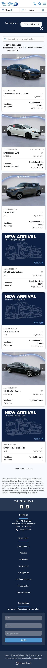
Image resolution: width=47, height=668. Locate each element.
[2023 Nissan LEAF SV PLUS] (23, 130)
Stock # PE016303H (10, 90)
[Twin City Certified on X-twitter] (26, 506)
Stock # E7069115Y (10, 209)
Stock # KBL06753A (10, 388)
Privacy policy (23, 586)
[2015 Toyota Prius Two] (23, 308)
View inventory (23, 546)
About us (23, 553)
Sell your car (24, 566)
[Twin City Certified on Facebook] (21, 506)
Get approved (23, 573)
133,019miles (38, 275)
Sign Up (23, 640)
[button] (35, 3)
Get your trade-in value (31, 24)
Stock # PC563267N (10, 150)
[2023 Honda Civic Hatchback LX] (23, 70)
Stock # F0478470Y (10, 328)
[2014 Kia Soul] (23, 189)
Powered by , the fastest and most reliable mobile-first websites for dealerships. (24, 656)
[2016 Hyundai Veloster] (23, 249)
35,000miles (38, 97)
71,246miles (38, 335)
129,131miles (38, 216)
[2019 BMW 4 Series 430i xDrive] (23, 368)
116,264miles (38, 451)
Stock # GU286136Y (10, 269)
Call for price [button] (38, 400)
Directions (23, 559)
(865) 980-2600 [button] (25, 530)
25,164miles (38, 156)
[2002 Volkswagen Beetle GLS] (23, 425)
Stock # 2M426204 (9, 445)
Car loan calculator (23, 579)
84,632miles (38, 394)
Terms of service (23, 592)
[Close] (41, 28)
